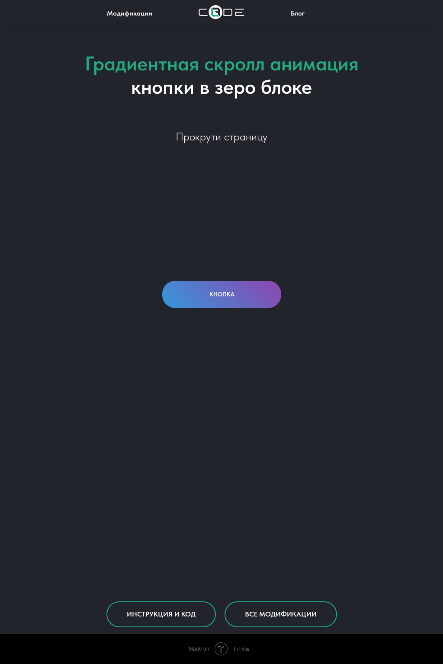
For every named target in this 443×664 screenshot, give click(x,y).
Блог (298, 13)
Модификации (129, 13)
